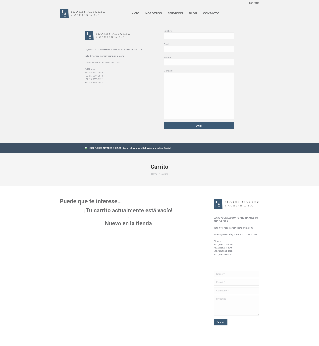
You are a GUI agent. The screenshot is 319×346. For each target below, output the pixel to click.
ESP (251, 3)
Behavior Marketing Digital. (156, 148)
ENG (257, 3)
